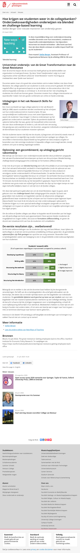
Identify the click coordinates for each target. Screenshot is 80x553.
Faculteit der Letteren (48, 501)
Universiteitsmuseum (48, 469)
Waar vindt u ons (47, 486)
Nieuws (20, 12)
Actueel (13, 12)
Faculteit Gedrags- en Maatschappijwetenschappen (59, 495)
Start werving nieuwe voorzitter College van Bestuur (35, 413)
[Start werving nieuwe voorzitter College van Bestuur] (7, 416)
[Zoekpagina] (74, 4)
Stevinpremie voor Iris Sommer (27, 395)
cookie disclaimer (46, 549)
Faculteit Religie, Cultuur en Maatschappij (56, 498)
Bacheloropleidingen (9, 456)
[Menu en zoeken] (68, 4)
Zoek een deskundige (48, 456)
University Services (47, 526)
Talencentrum (46, 459)
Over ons (5, 12)
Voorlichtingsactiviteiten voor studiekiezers (17, 453)
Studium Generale (47, 475)
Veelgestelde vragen (9, 475)
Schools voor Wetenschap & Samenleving (55, 478)
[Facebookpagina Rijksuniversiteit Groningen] (41, 440)
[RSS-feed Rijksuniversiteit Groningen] (46, 440)
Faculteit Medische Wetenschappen (53, 504)
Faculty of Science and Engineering (53, 516)
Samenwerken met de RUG (50, 462)
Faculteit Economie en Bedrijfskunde (54, 492)
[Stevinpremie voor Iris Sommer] (7, 399)
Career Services (46, 472)
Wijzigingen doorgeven (10, 492)
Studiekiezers (7, 450)
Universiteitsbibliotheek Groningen (53, 453)
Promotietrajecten (8, 472)
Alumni (5, 483)
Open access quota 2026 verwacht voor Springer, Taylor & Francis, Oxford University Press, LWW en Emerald (44, 379)
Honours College (8, 469)
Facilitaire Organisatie (49, 529)
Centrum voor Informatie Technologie (54, 465)
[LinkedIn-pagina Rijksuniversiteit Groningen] (43, 440)
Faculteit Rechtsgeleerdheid (51, 507)
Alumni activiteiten (9, 486)
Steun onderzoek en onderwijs (13, 495)
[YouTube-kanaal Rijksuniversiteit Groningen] (51, 440)
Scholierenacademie (9, 462)
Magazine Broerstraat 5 (10, 489)
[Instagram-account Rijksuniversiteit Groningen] (48, 440)
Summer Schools (8, 465)
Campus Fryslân (46, 523)
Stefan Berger (10, 326)
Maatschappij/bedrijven (50, 450)
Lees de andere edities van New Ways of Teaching (24, 330)
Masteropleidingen (9, 459)
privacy (33, 549)
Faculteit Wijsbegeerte (49, 513)
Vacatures (44, 489)
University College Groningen (51, 520)
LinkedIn (28, 363)
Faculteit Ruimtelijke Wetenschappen (54, 510)
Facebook (16, 363)
